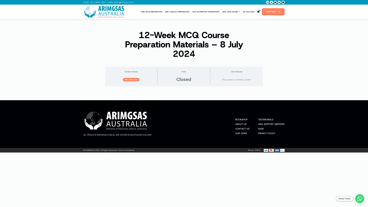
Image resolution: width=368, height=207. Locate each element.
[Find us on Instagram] (267, 2)
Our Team (241, 133)
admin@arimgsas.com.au (124, 2)
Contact (271, 11)
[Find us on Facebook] (271, 2)
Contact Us (242, 128)
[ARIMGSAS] (104, 12)
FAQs (261, 128)
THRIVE (257, 150)
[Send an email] (283, 2)
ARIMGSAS (89, 150)
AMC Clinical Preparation (177, 12)
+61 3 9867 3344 (97, 2)
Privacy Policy (266, 133)
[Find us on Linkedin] (279, 2)
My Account (249, 12)
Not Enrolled (131, 80)
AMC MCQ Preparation (151, 12)
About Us (241, 124)
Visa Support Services (271, 124)
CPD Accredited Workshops (206, 12)
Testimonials (265, 119)
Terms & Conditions (126, 150)
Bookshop (241, 119)
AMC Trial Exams (230, 12)
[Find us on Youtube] (275, 2)
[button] (359, 198)
